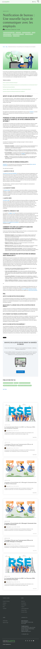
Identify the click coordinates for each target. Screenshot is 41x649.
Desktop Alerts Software (26, 32)
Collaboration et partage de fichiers (10, 385)
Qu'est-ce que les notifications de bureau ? (10, 82)
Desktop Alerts (18, 32)
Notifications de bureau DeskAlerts (9, 87)
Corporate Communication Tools (8, 32)
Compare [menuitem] (4, 608)
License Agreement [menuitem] (25, 608)
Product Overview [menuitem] (6, 601)
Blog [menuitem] (4, 606)
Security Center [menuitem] (24, 612)
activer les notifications (7, 34)
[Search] (35, 2)
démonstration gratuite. (33, 290)
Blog (6, 46)
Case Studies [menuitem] (23, 604)
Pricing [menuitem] (4, 604)
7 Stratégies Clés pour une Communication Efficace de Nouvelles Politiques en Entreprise (18, 445)
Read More (35, 437)
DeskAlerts (31, 111)
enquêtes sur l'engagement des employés (11, 222)
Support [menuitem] (22, 606)
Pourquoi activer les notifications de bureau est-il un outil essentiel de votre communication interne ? (20, 84)
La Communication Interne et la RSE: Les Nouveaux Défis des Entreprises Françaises (19, 427)
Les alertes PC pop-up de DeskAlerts (10, 173)
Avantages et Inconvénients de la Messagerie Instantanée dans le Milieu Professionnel (20, 483)
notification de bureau (29, 34)
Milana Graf (8, 430)
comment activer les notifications (18, 34)
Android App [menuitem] (5, 620)
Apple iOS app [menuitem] (5, 622)
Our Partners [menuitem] (23, 603)
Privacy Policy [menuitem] (24, 610)
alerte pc (33, 32)
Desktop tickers (7, 190)
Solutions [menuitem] (4, 603)
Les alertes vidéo (6, 200)
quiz (14, 213)
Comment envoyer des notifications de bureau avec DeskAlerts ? (14, 91)
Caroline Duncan (7, 29)
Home (4, 46)
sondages (10, 213)
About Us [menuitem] (23, 601)
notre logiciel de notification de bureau (29, 289)
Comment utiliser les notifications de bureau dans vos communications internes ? (17, 89)
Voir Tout (5, 389)
